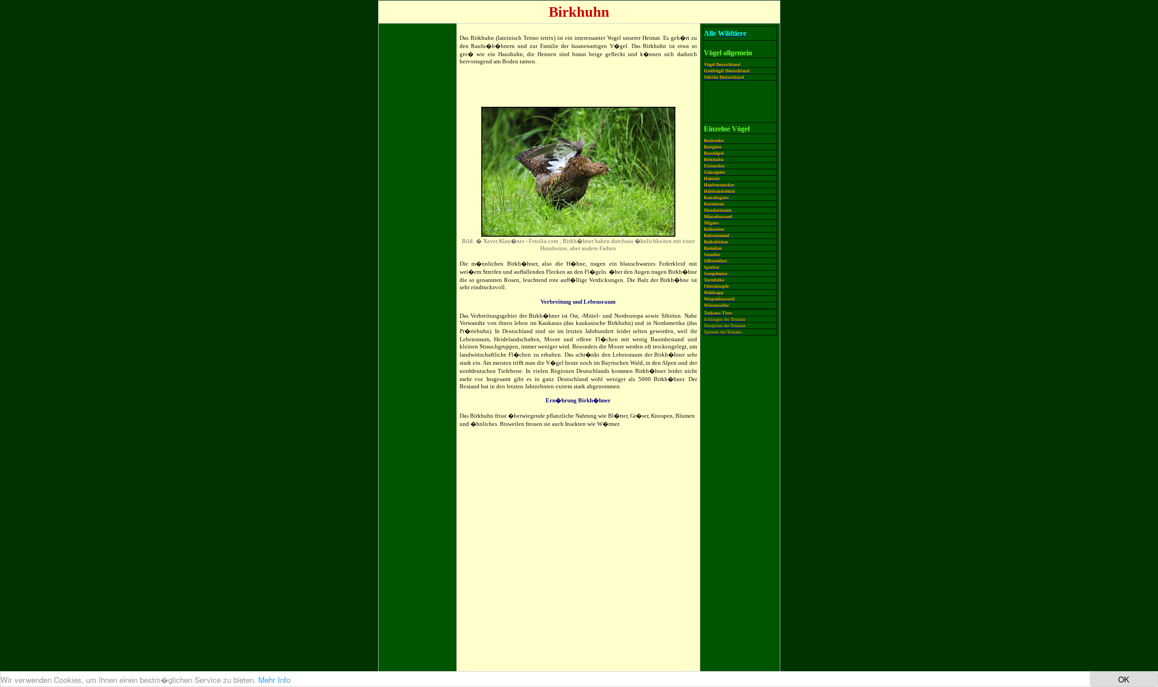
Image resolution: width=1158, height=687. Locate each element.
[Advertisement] (417, 162)
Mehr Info (274, 679)
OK (1123, 679)
